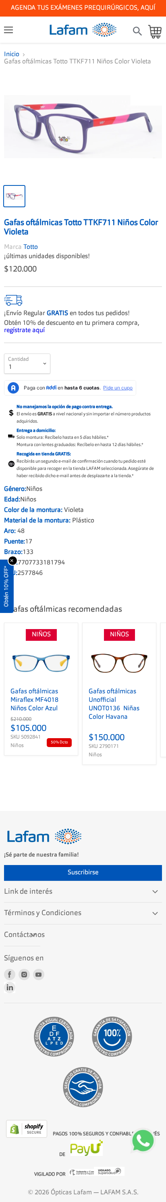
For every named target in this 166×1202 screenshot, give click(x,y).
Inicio (11, 54)
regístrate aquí (24, 330)
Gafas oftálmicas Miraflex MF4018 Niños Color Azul (34, 700)
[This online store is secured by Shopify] (27, 1136)
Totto (30, 247)
